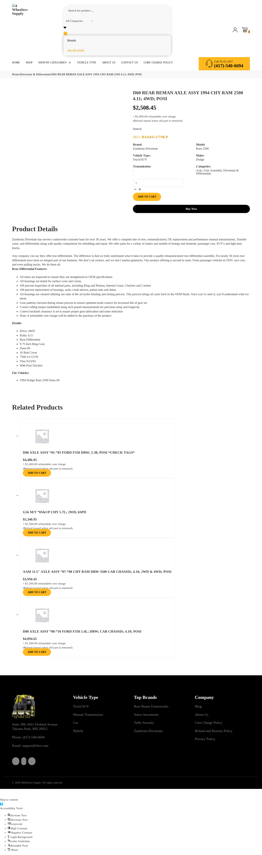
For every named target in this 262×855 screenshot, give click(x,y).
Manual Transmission (88, 714)
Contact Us (129, 62)
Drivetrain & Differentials (35, 74)
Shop (29, 62)
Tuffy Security (144, 723)
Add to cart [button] (37, 472)
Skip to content (9, 799)
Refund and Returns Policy (213, 731)
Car (75, 723)
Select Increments (146, 714)
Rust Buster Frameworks (151, 706)
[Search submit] (65, 33)
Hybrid (78, 731)
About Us (108, 62)
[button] (1, 803)
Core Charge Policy (158, 62)
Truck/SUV (81, 706)
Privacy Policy (205, 739)
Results (71, 40)
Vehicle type (86, 62)
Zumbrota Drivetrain (148, 731)
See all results (75, 50)
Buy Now (191, 208)
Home (16, 62)
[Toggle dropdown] (69, 62)
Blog (198, 706)
